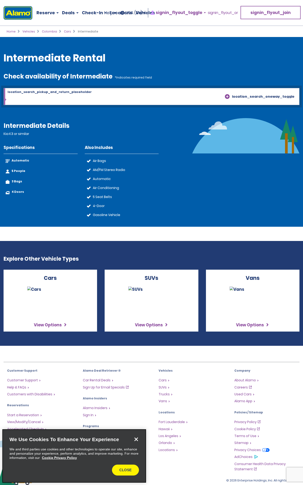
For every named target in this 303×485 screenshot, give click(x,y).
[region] (74, 456)
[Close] (136, 439)
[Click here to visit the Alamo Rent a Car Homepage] (16, 13)
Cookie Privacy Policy (59, 458)
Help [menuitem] (108, 13)
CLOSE (125, 470)
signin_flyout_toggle (179, 13)
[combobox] (151, 96)
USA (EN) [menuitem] (134, 13)
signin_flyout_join (270, 12)
